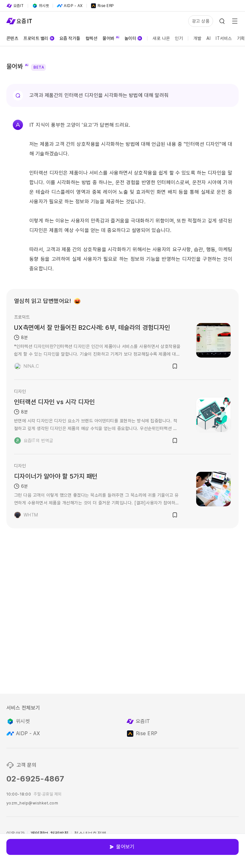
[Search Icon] (222, 21)
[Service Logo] (19, 21)
